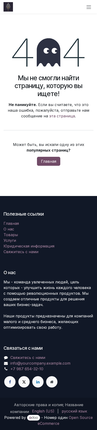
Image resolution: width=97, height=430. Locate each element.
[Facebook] (10, 381)
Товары (11, 234)
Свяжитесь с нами (21, 251)
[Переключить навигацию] (88, 7)
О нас (9, 229)
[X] (24, 381)
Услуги (10, 240)
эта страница (62, 116)
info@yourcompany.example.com (40, 363)
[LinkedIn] (38, 381)
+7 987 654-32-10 (26, 368)
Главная (48, 161)
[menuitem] (43, 411)
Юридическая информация (29, 246)
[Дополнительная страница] (51, 381)
